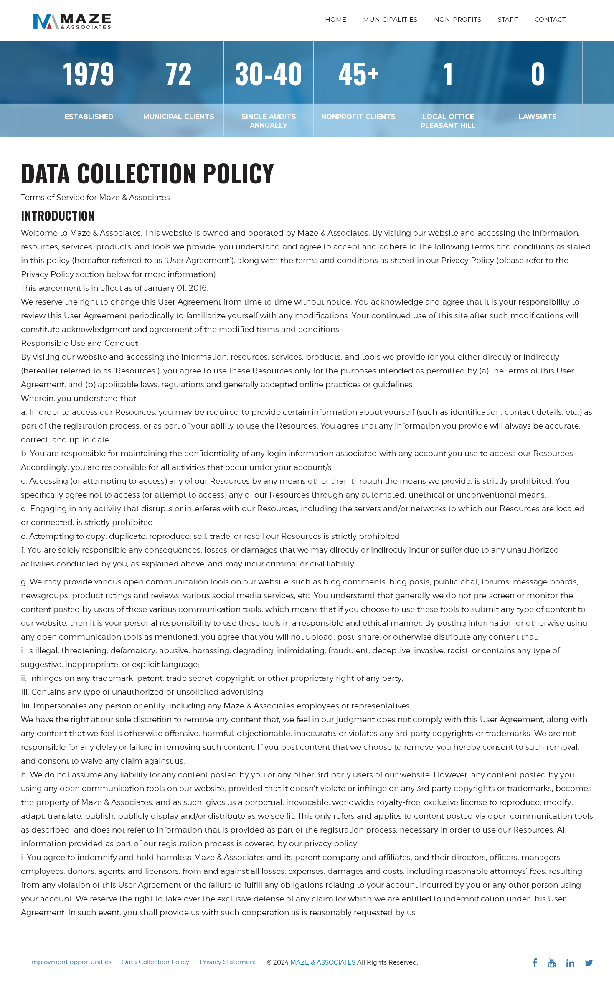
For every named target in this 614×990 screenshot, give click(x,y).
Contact (550, 19)
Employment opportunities (69, 962)
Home (335, 19)
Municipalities (390, 19)
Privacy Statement (228, 962)
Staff (508, 19)
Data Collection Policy (155, 962)
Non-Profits (457, 19)
